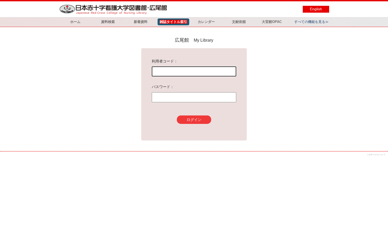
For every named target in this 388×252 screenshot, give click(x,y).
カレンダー (206, 22)
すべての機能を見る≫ (311, 22)
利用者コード (163, 61)
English (316, 9)
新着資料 (141, 22)
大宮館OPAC (272, 22)
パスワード (161, 87)
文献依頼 (239, 22)
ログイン (194, 120)
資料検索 (108, 22)
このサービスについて (376, 154)
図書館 (114, 9)
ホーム (75, 22)
